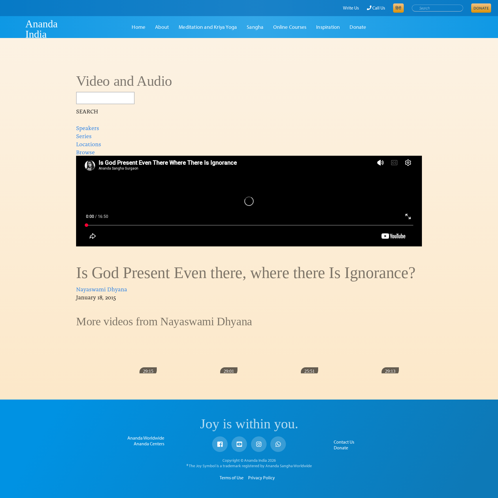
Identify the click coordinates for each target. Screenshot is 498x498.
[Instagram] (259, 444)
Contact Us (344, 442)
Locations (88, 144)
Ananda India (41, 29)
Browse (85, 152)
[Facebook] (220, 444)
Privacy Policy (261, 477)
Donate (481, 8)
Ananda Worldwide (145, 438)
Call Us (378, 8)
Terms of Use (232, 477)
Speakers (87, 127)
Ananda (15, 29)
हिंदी (398, 8)
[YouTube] (239, 444)
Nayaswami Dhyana (101, 289)
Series (84, 136)
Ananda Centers (149, 443)
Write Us (351, 8)
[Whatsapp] (278, 444)
